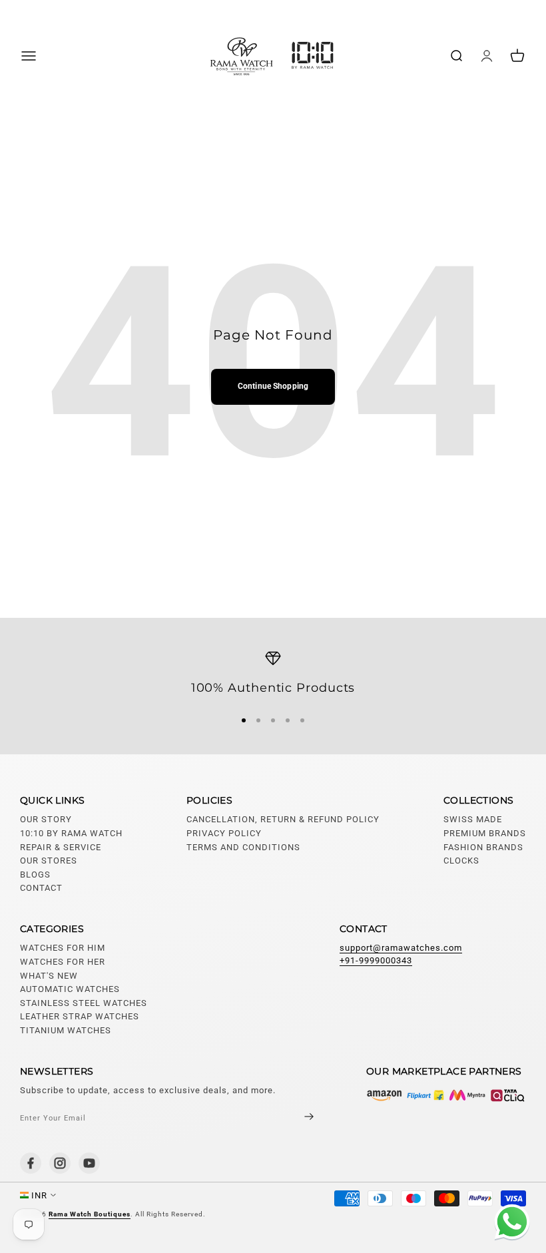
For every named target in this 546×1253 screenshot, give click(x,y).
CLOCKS (461, 861)
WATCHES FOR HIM (62, 948)
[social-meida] (30, 1163)
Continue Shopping (273, 386)
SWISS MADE (472, 819)
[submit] (297, 1118)
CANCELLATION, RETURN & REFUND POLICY (283, 819)
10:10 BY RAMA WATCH (71, 833)
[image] (446, 1095)
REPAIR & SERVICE (60, 847)
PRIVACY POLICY (224, 833)
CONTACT (41, 888)
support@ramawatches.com (401, 948)
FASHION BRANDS (483, 847)
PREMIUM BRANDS (484, 833)
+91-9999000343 (376, 960)
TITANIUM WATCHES (65, 1030)
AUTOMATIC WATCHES (70, 989)
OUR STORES (48, 861)
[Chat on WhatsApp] (509, 1223)
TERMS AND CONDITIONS (243, 847)
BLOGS (35, 874)
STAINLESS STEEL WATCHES (83, 1003)
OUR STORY (46, 819)
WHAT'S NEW (49, 976)
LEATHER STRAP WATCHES (79, 1016)
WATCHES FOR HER (62, 962)
